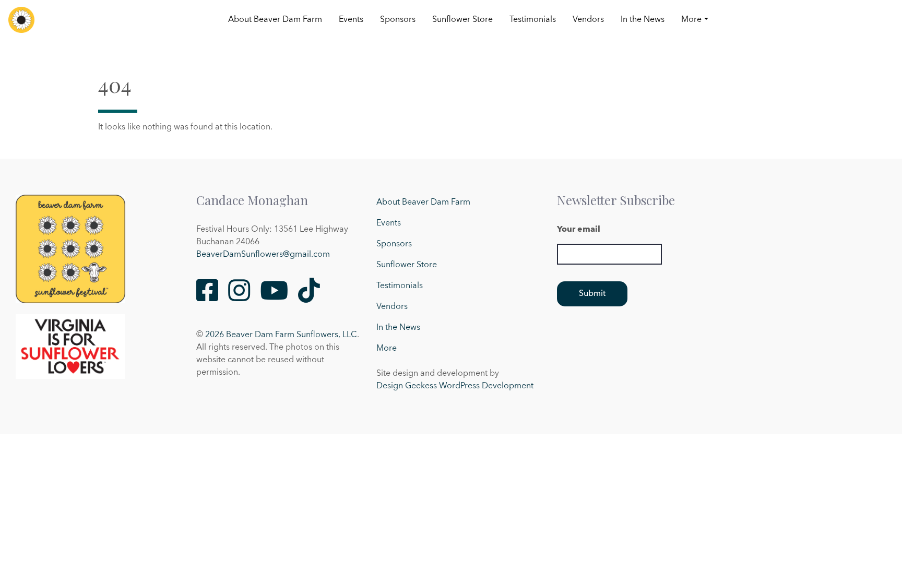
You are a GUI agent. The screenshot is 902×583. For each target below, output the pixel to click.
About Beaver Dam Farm (275, 20)
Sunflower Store (462, 20)
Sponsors (398, 20)
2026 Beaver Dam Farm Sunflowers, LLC (281, 335)
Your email (578, 229)
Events (351, 20)
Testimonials (532, 20)
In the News (642, 20)
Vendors (588, 20)
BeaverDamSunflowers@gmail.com (263, 255)
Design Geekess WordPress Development (454, 386)
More (691, 20)
